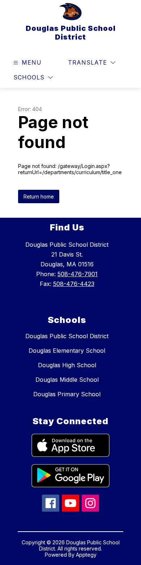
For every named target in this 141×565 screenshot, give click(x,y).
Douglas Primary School (67, 394)
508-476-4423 (73, 283)
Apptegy (86, 555)
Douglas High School (67, 365)
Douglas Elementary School (67, 350)
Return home (39, 196)
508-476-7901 (77, 274)
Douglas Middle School (67, 379)
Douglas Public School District (66, 336)
